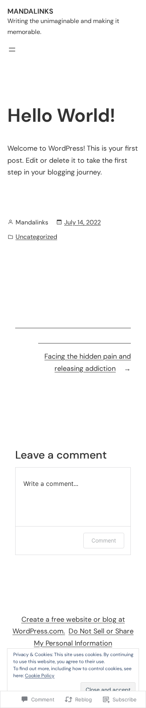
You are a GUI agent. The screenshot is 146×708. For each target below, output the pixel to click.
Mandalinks (30, 11)
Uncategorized (36, 237)
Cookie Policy (40, 675)
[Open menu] (12, 49)
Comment (103, 540)
